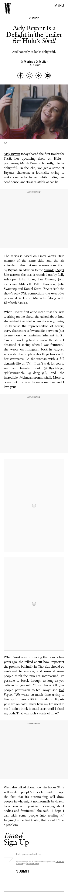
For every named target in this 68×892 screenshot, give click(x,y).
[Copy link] (39, 75)
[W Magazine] (7, 8)
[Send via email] (48, 75)
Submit (22, 870)
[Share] (20, 75)
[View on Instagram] (34, 505)
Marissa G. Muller (36, 61)
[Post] (29, 75)
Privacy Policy (32, 863)
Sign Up (16, 838)
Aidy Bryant (12, 154)
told (61, 690)
